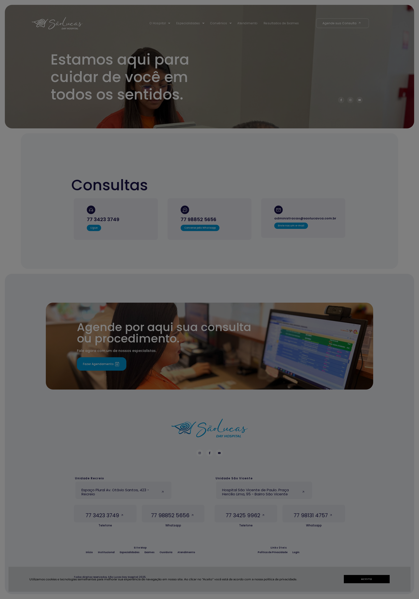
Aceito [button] (366, 579)
